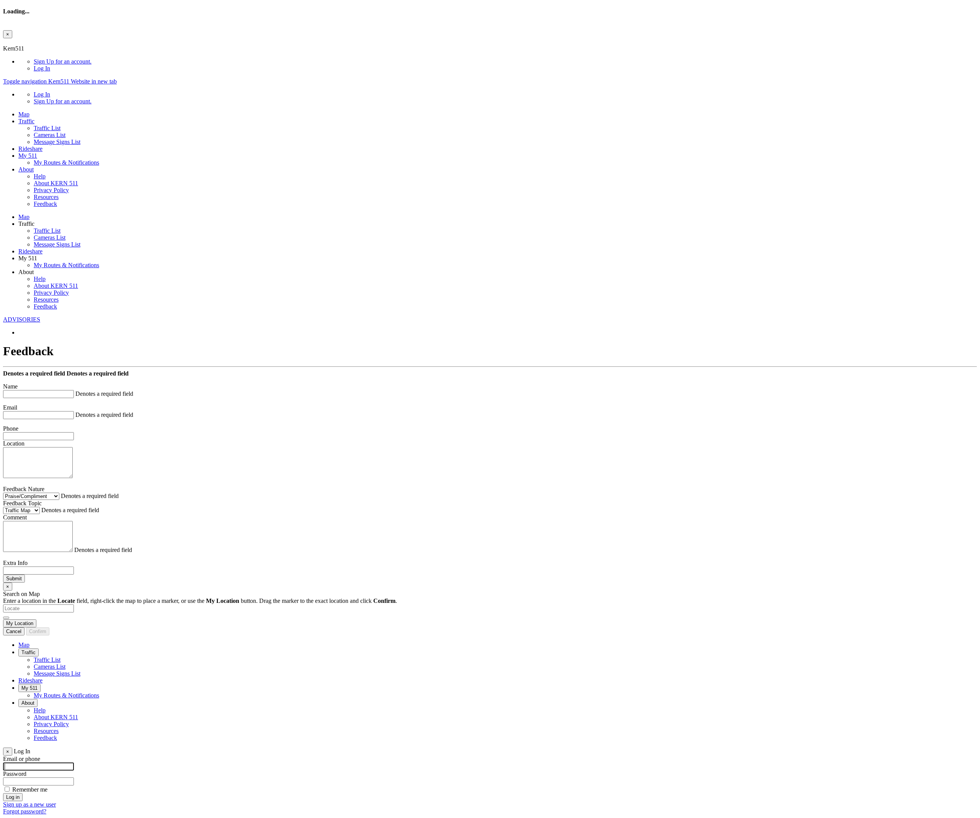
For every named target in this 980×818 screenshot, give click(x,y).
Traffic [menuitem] (26, 121)
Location (13, 443)
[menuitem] (505, 61)
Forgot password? (24, 811)
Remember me (29, 789)
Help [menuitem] (40, 176)
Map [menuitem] (23, 114)
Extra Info (15, 563)
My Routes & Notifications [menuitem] (66, 162)
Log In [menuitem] (42, 68)
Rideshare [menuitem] (30, 148)
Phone (10, 428)
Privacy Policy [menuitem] (51, 190)
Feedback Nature (23, 489)
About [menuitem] (26, 169)
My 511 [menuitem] (27, 155)
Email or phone (21, 759)
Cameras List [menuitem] (49, 135)
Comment (15, 517)
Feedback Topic (22, 503)
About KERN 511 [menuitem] (56, 183)
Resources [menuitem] (46, 197)
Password (14, 774)
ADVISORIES (21, 319)
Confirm (37, 631)
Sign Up (62, 61)
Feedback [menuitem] (45, 204)
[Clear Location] (6, 618)
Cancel (13, 631)
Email (10, 407)
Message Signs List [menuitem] (57, 142)
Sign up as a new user (29, 804)
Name (10, 386)
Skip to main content (28, 41)
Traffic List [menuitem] (47, 128)
